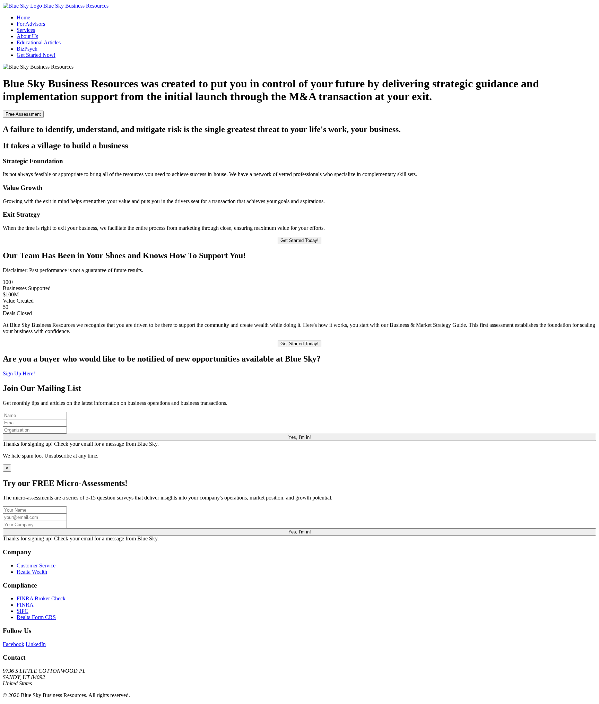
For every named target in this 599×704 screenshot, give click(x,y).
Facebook (13, 644)
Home (23, 17)
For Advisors (31, 24)
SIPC (22, 611)
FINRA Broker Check (41, 598)
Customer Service (36, 565)
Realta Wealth (32, 572)
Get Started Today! (299, 240)
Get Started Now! (36, 55)
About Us (27, 36)
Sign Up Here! (19, 373)
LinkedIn (36, 644)
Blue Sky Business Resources (75, 6)
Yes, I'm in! (299, 437)
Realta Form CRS (36, 617)
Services (26, 30)
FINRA (25, 605)
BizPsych (27, 49)
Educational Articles (39, 42)
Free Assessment (23, 114)
